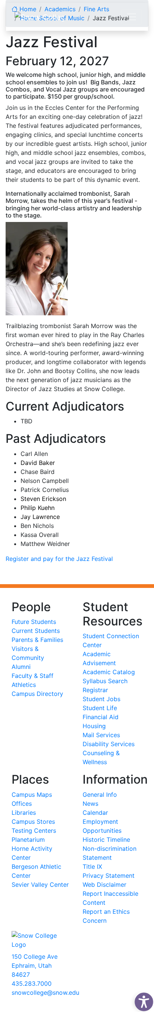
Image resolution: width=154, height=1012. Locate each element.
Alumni (21, 666)
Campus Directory (37, 693)
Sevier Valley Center (40, 884)
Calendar (95, 812)
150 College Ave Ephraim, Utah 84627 (35, 965)
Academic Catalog (109, 672)
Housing (94, 726)
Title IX (92, 866)
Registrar (95, 690)
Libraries (24, 812)
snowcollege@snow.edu (45, 992)
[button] (142, 1000)
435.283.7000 (32, 983)
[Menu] (131, 16)
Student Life (100, 708)
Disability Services (109, 744)
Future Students (34, 621)
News (90, 803)
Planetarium (28, 839)
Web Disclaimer (104, 884)
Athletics (24, 684)
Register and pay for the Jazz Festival (59, 558)
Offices (22, 803)
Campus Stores (33, 821)
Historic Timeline (106, 839)
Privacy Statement (109, 875)
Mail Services (101, 735)
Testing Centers (34, 830)
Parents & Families (37, 639)
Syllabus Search (105, 681)
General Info (100, 794)
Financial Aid (100, 717)
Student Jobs (101, 699)
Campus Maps (32, 794)
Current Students (36, 630)
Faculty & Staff (32, 675)
